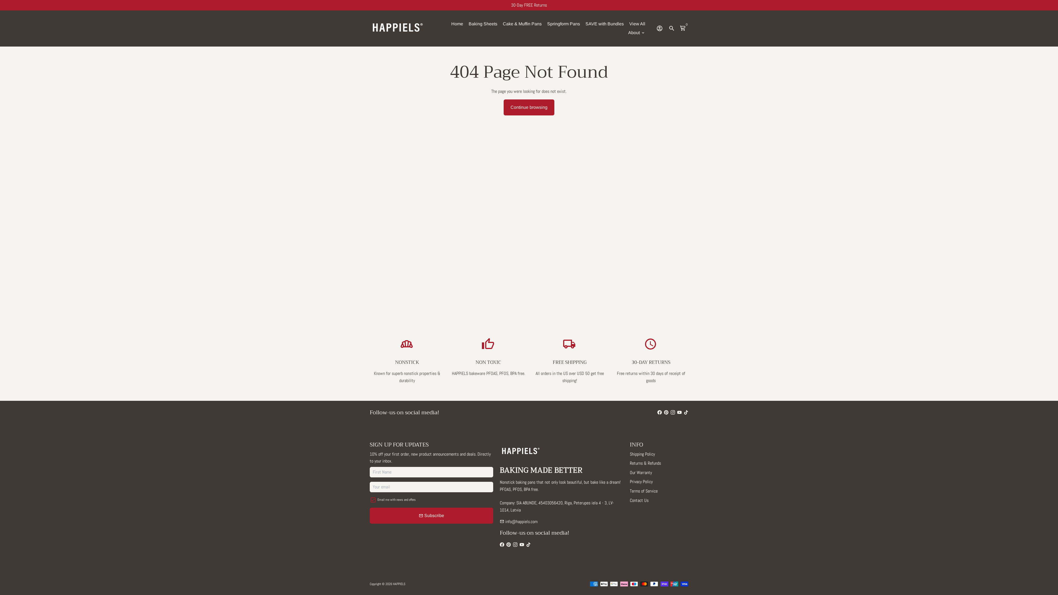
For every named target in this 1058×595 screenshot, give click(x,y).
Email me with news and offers (396, 499)
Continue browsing (529, 107)
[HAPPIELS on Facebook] (659, 412)
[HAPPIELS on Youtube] (679, 412)
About (636, 32)
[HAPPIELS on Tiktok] (686, 412)
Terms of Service (644, 491)
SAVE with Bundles (604, 23)
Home (457, 23)
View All (637, 23)
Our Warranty (641, 472)
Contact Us (639, 500)
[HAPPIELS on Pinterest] (666, 412)
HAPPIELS (399, 584)
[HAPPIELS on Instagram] (673, 412)
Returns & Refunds (645, 463)
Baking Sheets (483, 23)
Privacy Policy (641, 482)
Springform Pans (563, 23)
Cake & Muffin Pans (522, 23)
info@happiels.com (519, 521)
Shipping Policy (642, 454)
